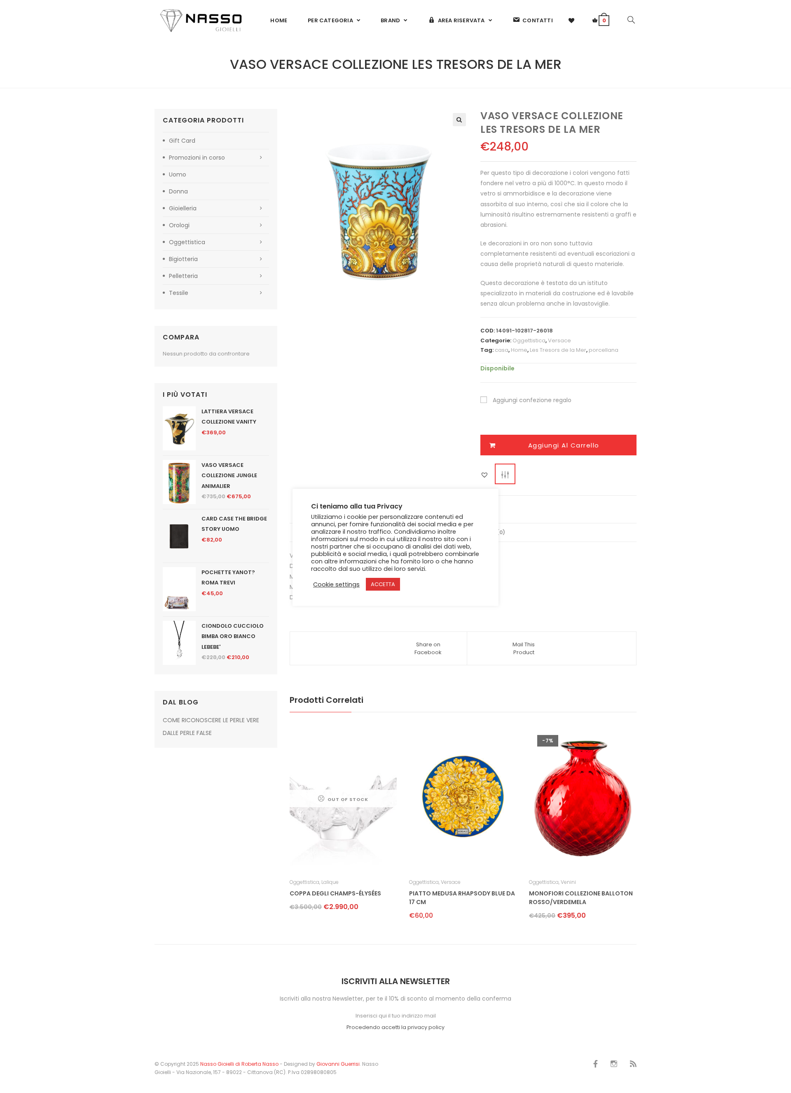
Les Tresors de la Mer (558, 350)
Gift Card (182, 141)
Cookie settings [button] (336, 584)
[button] (459, 119)
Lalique (330, 882)
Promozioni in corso (197, 157)
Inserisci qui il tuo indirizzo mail (396, 1015)
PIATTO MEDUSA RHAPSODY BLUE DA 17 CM (462, 897)
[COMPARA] (505, 474)
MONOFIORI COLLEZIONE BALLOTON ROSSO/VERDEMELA (581, 897)
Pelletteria (183, 276)
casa (501, 350)
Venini (568, 882)
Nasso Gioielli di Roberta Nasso (239, 1063)
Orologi (179, 225)
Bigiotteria (183, 259)
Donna (178, 191)
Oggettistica (529, 340)
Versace (559, 340)
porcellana (603, 350)
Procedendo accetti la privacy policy (395, 1027)
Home (519, 350)
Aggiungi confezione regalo (532, 400)
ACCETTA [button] (383, 584)
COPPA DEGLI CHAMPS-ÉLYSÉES (335, 893)
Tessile (178, 293)
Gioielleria (183, 208)
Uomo (177, 174)
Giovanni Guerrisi (338, 1063)
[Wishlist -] (571, 20)
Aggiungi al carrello (563, 445)
